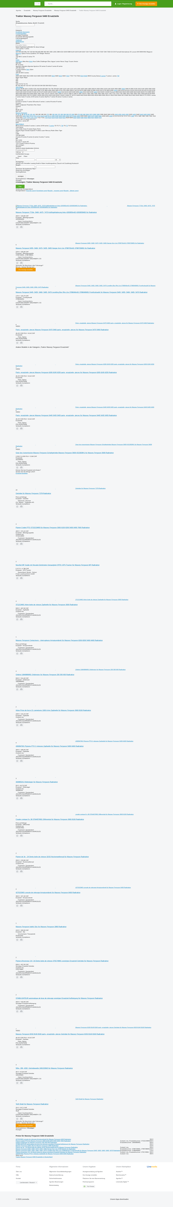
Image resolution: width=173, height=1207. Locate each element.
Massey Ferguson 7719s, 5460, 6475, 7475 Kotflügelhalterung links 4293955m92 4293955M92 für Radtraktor (56, 212)
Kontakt (18, 1178)
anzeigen (21, 176)
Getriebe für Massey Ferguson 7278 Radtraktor (33, 493)
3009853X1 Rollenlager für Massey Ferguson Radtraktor (37, 782)
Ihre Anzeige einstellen (26, 269)
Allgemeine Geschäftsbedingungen (60, 1171)
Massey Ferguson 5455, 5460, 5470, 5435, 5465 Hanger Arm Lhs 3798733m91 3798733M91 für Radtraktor (55, 248)
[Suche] (46, 4)
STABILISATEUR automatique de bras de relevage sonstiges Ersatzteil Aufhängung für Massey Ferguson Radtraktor (59, 998)
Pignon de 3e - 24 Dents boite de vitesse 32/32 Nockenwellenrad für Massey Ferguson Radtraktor (52, 857)
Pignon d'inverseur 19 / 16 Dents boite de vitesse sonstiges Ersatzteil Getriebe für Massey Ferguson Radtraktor (51, 1152)
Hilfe (17, 1175)
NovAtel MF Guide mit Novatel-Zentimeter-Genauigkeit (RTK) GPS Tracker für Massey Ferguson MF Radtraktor (58, 565)
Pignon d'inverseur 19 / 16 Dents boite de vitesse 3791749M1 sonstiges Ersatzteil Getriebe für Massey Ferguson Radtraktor (62, 961)
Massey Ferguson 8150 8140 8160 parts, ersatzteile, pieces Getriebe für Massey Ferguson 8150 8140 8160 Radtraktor (60, 1034)
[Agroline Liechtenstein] (24, 4)
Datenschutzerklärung (56, 1175)
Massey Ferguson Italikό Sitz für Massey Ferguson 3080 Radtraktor (41, 927)
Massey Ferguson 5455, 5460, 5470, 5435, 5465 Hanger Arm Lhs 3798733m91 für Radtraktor (45, 1149)
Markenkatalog (54, 1185)
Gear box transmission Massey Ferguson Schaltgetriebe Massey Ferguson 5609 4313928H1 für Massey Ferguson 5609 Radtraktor (65, 453)
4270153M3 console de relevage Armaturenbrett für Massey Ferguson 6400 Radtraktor (48, 893)
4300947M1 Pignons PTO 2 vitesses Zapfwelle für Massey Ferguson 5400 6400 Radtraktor (50, 746)
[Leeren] (18, 28)
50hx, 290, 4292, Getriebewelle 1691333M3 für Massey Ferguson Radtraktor (44, 1068)
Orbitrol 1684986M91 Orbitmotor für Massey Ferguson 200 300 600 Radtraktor (45, 675)
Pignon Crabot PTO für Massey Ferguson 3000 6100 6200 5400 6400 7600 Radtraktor (43, 1141)
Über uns (19, 1171)
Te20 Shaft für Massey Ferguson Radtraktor (32, 1104)
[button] (17, 227)
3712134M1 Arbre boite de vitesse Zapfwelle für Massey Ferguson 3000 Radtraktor (47, 605)
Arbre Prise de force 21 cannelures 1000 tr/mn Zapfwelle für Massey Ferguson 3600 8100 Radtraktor (53, 710)
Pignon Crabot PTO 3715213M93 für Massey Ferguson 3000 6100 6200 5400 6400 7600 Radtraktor (53, 528)
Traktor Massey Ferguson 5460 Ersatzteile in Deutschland (34, 1157)
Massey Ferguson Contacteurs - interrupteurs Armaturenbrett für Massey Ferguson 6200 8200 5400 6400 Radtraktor (59, 640)
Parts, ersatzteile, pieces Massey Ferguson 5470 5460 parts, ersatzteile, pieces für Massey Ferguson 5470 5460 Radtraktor (62, 330)
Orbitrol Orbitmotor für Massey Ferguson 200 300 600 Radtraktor (36, 1142)
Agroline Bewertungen (56, 1182)
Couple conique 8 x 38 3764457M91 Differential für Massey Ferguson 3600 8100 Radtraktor (50, 819)
